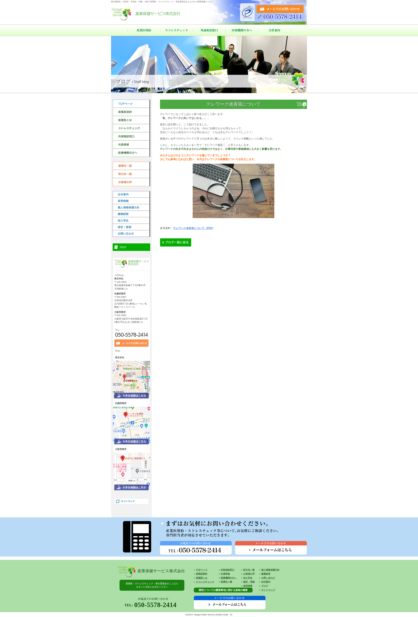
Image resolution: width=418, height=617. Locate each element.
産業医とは (201, 578)
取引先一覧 (249, 570)
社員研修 (225, 574)
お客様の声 (249, 574)
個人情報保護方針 (270, 570)
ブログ (264, 586)
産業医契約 (143, 30)
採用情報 (247, 586)
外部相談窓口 (209, 30)
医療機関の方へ (241, 30)
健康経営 (265, 574)
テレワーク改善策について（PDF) (193, 228)
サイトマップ (268, 590)
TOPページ (202, 570)
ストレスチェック (176, 30)
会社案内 (274, 30)
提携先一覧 (226, 582)
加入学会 (247, 578)
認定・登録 (249, 582)
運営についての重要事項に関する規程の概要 (223, 590)
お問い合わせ (268, 578)
